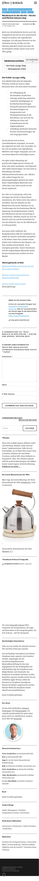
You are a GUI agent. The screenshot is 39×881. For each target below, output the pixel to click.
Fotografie (17, 718)
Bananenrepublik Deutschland (20, 9)
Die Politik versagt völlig (16, 65)
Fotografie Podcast (17, 625)
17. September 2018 (8, 26)
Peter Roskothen (22, 300)
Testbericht (25, 482)
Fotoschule (6, 826)
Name (4, 384)
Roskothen (7, 828)
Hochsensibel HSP (26, 753)
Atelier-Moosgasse (9, 810)
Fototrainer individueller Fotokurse (18, 307)
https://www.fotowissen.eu (19, 315)
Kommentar (7, 356)
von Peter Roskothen (10, 24)
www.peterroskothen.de (20, 320)
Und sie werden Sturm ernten (14, 284)
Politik (30, 12)
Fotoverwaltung (14, 844)
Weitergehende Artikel (17, 69)
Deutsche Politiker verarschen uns (22, 766)
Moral (23, 12)
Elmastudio (15, 871)
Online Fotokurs (29, 826)
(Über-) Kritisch (12, 3)
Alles (5, 9)
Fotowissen (24, 813)
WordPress (12, 869)
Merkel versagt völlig (11, 12)
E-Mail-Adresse (8, 394)
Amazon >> (7, 551)
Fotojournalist (20, 711)
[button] (4, 874)
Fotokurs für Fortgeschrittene (14, 842)
